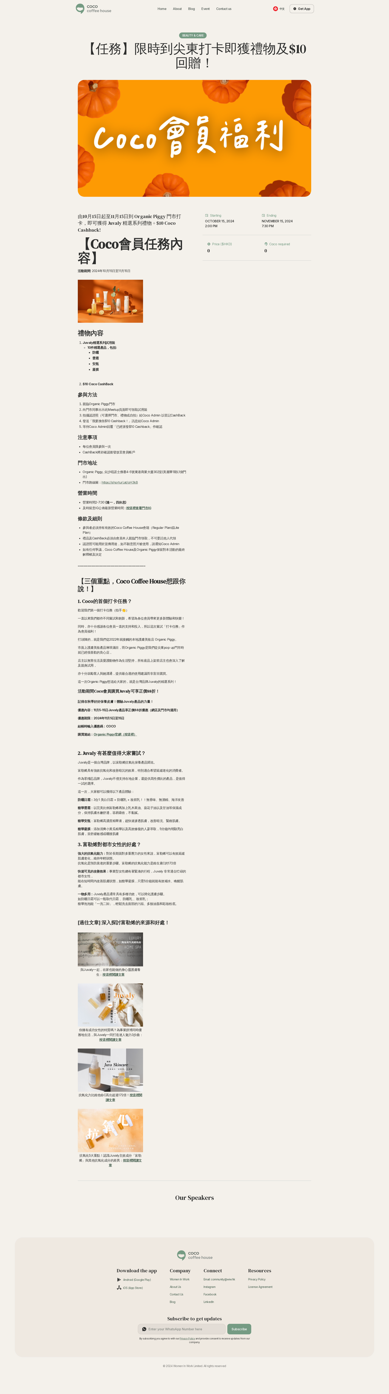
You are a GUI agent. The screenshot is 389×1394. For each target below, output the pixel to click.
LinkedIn (209, 1302)
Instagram (210, 1287)
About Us (175, 1287)
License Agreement (260, 1287)
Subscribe (239, 1329)
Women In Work (180, 1279)
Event (205, 9)
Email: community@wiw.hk (219, 1279)
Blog (191, 9)
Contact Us (176, 1294)
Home (162, 9)
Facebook (210, 1294)
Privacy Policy (257, 1279)
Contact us (223, 9)
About (177, 9)
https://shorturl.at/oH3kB (120, 482)
